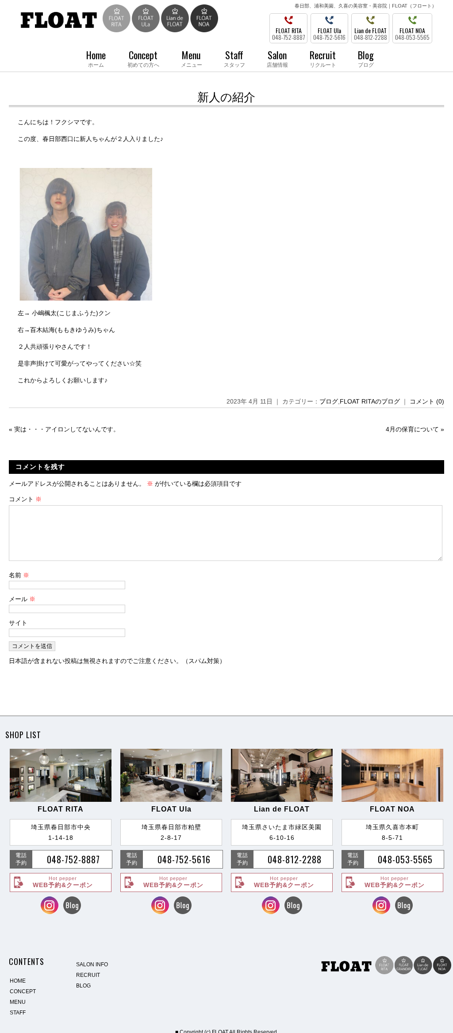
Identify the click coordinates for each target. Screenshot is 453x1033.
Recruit (323, 58)
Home (96, 58)
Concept (143, 58)
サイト (18, 622)
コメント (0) (427, 401)
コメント (25, 499)
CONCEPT (23, 991)
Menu (191, 58)
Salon (277, 58)
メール (22, 598)
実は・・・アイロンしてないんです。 (66, 429)
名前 (19, 575)
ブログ (328, 401)
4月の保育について (412, 429)
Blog (366, 58)
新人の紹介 (226, 97)
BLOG (83, 986)
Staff (234, 58)
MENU (18, 1002)
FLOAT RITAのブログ (370, 401)
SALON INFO (92, 964)
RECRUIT (88, 975)
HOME (18, 981)
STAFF (18, 1013)
